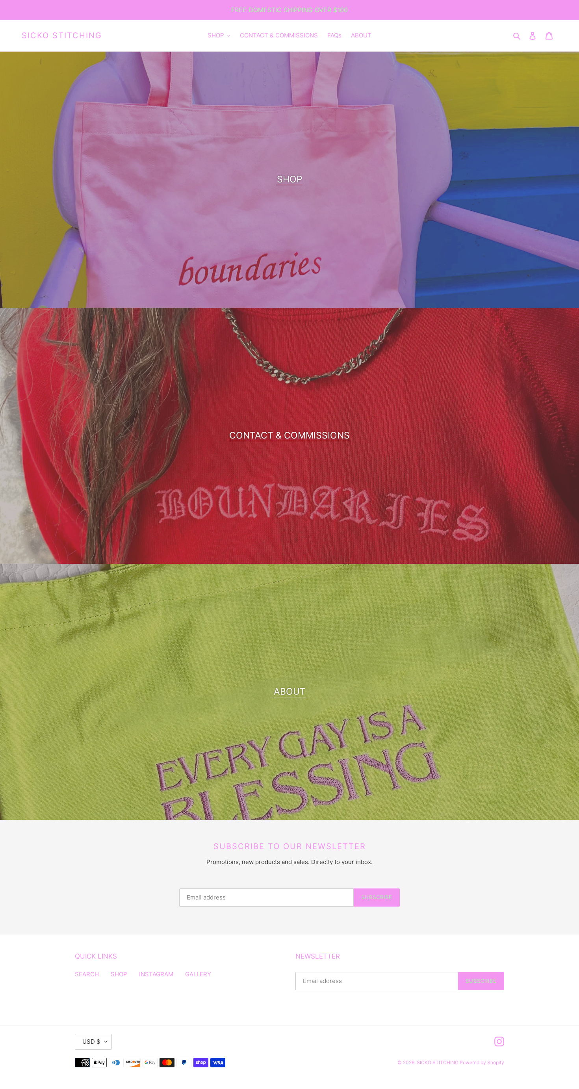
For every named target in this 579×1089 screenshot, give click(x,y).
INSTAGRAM (156, 974)
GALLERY (198, 974)
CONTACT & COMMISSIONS (289, 435)
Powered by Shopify (482, 1062)
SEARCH (87, 974)
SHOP (289, 179)
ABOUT (290, 691)
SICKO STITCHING (62, 35)
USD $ (91, 1041)
